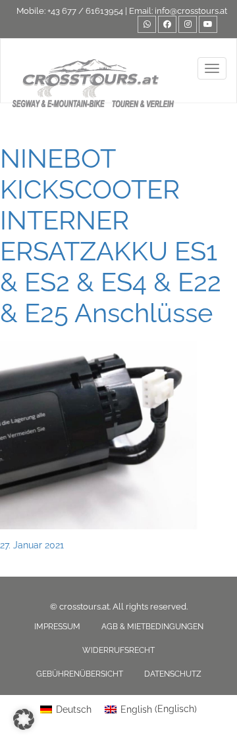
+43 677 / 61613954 (85, 11)
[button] (23, 719)
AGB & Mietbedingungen (152, 626)
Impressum (57, 626)
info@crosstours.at (191, 11)
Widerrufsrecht (118, 650)
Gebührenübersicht (79, 674)
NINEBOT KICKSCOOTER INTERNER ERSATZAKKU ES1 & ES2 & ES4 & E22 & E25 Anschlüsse (110, 235)
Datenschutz (172, 674)
